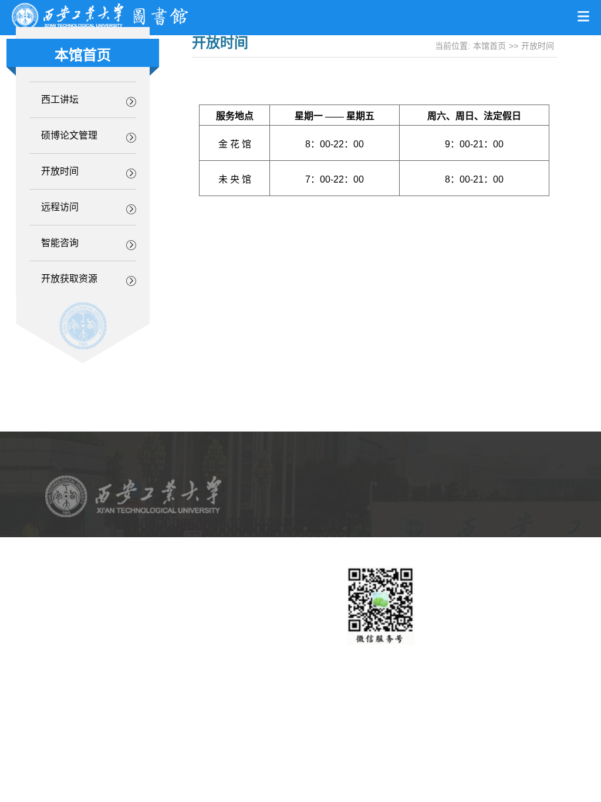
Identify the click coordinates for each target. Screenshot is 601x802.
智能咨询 (60, 243)
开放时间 (60, 171)
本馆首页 (489, 45)
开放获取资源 (69, 279)
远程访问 (60, 207)
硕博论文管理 (69, 135)
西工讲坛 (60, 100)
